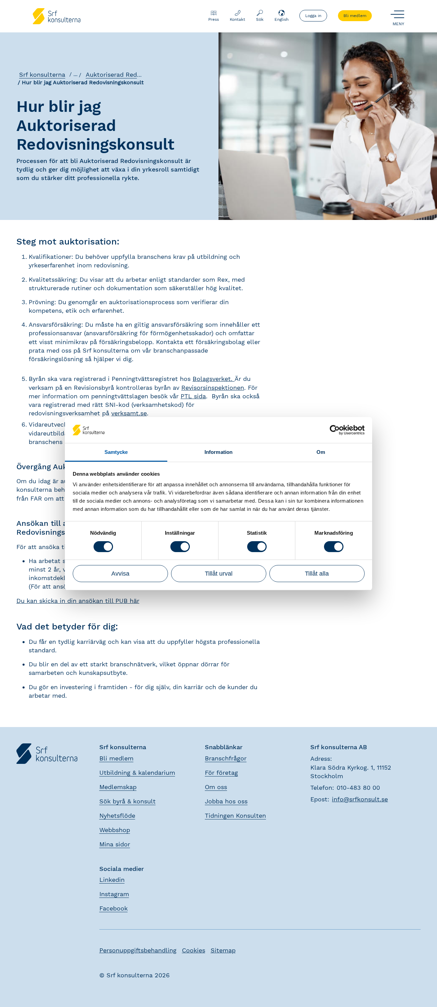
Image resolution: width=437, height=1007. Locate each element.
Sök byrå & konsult (127, 801)
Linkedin (112, 879)
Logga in (313, 15)
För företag (221, 772)
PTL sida (193, 396)
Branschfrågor (225, 758)
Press (213, 19)
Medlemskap (118, 786)
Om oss (216, 786)
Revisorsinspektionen (212, 387)
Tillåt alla (317, 573)
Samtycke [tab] (116, 452)
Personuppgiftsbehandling (138, 950)
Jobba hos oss (226, 801)
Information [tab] (218, 452)
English (281, 19)
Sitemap (223, 950)
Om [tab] (320, 452)
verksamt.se (129, 413)
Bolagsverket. (214, 378)
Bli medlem (354, 15)
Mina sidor (114, 844)
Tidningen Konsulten (235, 815)
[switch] (180, 546)
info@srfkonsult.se (360, 799)
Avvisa (120, 573)
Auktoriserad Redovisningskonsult (136, 74)
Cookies (193, 950)
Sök (260, 19)
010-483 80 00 (358, 787)
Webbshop (114, 829)
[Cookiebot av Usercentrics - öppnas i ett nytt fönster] (335, 430)
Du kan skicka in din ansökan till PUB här (77, 600)
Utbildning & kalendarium (137, 772)
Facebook (113, 908)
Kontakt (237, 19)
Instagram (114, 894)
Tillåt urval (218, 573)
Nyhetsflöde (117, 815)
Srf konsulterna (42, 74)
